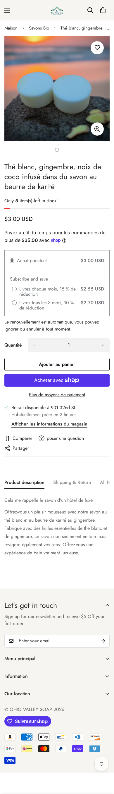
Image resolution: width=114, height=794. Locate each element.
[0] (103, 10)
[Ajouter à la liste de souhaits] (97, 47)
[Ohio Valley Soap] (57, 10)
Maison (11, 28)
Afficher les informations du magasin (49, 424)
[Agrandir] (97, 129)
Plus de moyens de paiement (57, 394)
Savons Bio (39, 28)
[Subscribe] (103, 641)
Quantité (13, 345)
